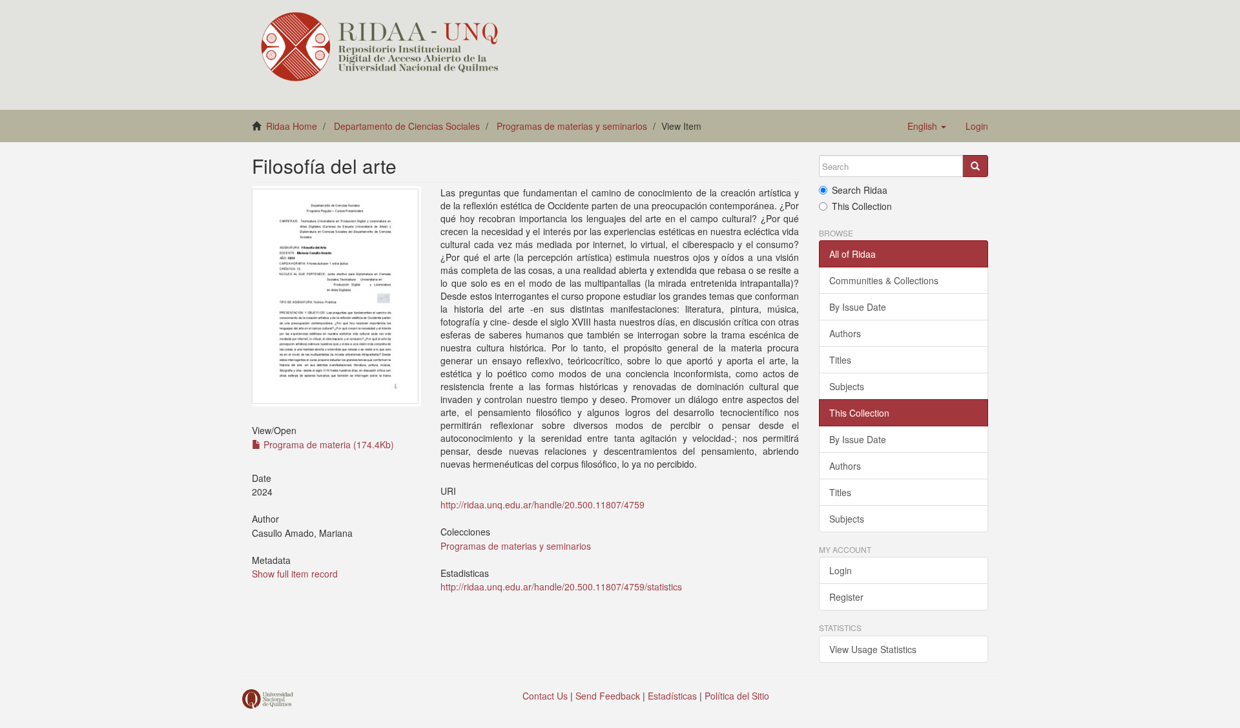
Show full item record (295, 573)
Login (840, 570)
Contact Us (545, 695)
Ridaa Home (291, 126)
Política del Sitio (737, 695)
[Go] (975, 166)
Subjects (846, 386)
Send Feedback (607, 695)
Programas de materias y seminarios (572, 126)
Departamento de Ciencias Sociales (407, 126)
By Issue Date (857, 306)
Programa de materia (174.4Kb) (327, 444)
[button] (927, 126)
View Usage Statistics (872, 649)
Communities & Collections (883, 280)
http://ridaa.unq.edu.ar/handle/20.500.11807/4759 (542, 504)
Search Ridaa (859, 189)
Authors (845, 333)
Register (846, 596)
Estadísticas (672, 695)
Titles (840, 359)
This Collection (862, 206)
